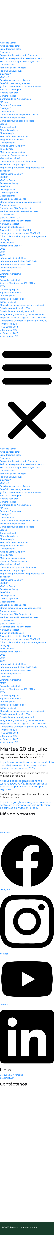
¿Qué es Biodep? (8, 180)
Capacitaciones (7, 195)
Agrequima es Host (9, 224)
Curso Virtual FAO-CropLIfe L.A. (16, 208)
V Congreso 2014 (8, 330)
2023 (2, 255)
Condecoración (7, 64)
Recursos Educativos (10, 105)
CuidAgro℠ (5, 74)
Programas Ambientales (12, 139)
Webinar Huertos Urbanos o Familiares (19, 211)
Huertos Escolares (9, 92)
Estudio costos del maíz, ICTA (15, 308)
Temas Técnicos (8, 302)
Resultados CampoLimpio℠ (13, 164)
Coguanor (5, 270)
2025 (2, 248)
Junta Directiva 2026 (10, 49)
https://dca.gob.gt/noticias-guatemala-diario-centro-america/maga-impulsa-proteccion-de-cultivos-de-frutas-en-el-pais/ (26, 805)
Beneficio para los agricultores (15, 83)
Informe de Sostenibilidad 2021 (15, 264)
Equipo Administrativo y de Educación (19, 55)
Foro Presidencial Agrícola (13, 67)
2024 (2, 252)
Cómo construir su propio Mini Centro (19, 114)
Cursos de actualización (12, 227)
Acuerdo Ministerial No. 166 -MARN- (18, 283)
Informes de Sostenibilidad (13, 258)
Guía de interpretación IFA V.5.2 (15, 230)
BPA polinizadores (9, 130)
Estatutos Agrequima (10, 273)
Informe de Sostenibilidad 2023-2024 (18, 261)
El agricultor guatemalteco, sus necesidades (22, 314)
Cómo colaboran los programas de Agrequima (23, 236)
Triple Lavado (7, 149)
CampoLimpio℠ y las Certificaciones (18, 161)
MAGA (3, 277)
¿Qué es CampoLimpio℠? (12, 145)
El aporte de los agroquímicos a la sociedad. (22, 305)
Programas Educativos (11, 70)
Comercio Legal (8, 95)
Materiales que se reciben (12, 152)
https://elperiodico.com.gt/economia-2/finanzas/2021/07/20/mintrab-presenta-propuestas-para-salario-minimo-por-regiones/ (24, 785)
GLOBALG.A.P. (7, 214)
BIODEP (4, 177)
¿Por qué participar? (10, 158)
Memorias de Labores (10, 245)
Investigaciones (7, 189)
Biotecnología (7, 133)
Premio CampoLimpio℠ (11, 174)
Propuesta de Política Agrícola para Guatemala (23, 317)
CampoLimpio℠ (7, 111)
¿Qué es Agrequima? (10, 46)
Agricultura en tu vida (10, 292)
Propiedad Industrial (10, 280)
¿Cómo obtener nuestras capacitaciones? (20, 86)
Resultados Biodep (9, 183)
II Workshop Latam (9, 192)
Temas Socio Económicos (13, 298)
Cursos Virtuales (8, 205)
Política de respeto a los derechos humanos (22, 58)
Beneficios (5, 186)
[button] (27, 393)
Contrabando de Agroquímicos (15, 99)
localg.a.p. (5, 239)
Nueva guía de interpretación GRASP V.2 (20, 233)
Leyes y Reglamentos (10, 267)
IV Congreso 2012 (9, 327)
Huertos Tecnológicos (11, 89)
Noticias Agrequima (10, 289)
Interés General (7, 295)
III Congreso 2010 (8, 323)
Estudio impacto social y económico (18, 311)
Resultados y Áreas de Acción (15, 80)
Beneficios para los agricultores (15, 220)
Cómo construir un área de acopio (17, 120)
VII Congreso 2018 (9, 336)
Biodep (3, 124)
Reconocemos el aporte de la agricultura (20, 61)
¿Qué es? (4, 77)
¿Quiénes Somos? (8, 42)
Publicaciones (7, 242)
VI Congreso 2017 (9, 333)
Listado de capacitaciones (13, 199)
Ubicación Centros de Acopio (14, 155)
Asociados (5, 52)
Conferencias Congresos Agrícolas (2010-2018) (23, 320)
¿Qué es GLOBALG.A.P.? (11, 217)
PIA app (4, 102)
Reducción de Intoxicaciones (14, 136)
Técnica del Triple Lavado (12, 117)
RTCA (3, 286)
